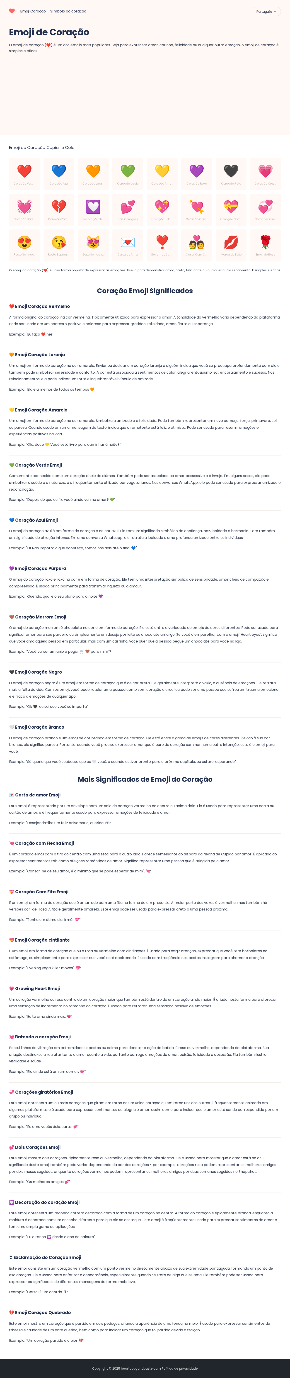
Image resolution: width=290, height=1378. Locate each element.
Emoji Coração (33, 11)
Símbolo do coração (68, 11)
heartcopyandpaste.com (141, 1368)
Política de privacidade (180, 1368)
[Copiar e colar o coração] (12, 10)
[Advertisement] (145, 87)
